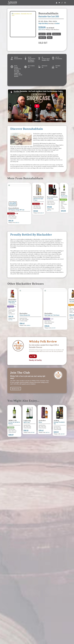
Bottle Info (42, 34)
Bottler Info (42, 37)
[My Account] (56, 2)
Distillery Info (56, 34)
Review (49, 37)
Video (49, 34)
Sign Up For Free (16, 388)
